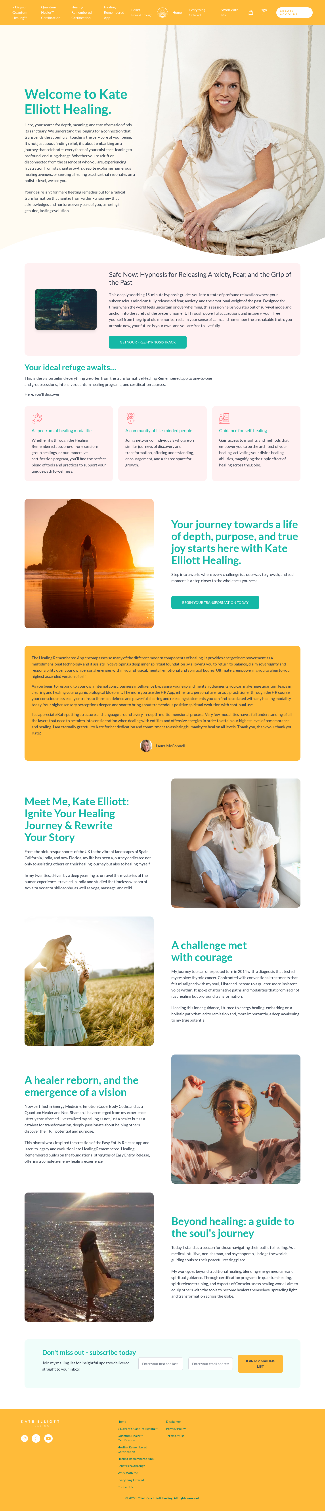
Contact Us (125, 1487)
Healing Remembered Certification (81, 12)
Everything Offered (197, 12)
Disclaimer (173, 1421)
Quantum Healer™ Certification (50, 12)
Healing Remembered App (114, 12)
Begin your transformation (215, 602)
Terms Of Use (175, 1436)
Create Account (289, 12)
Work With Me (229, 12)
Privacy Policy (176, 1428)
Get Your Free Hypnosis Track (148, 342)
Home (177, 12)
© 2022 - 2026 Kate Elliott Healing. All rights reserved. (162, 1498)
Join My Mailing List (260, 1363)
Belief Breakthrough (142, 12)
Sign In (263, 12)
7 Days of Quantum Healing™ (19, 12)
